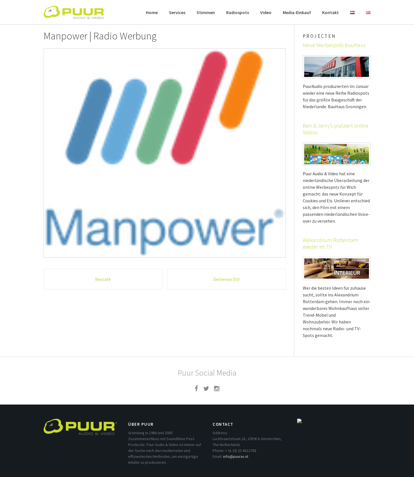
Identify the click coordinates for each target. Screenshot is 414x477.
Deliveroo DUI (226, 279)
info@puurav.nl (235, 456)
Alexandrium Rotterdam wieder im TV (330, 243)
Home (152, 12)
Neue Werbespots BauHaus (334, 44)
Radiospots (237, 12)
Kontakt (330, 12)
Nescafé (103, 279)
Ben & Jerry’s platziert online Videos (335, 129)
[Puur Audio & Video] (75, 9)
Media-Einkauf (297, 12)
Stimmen (206, 12)
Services (177, 12)
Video (265, 12)
